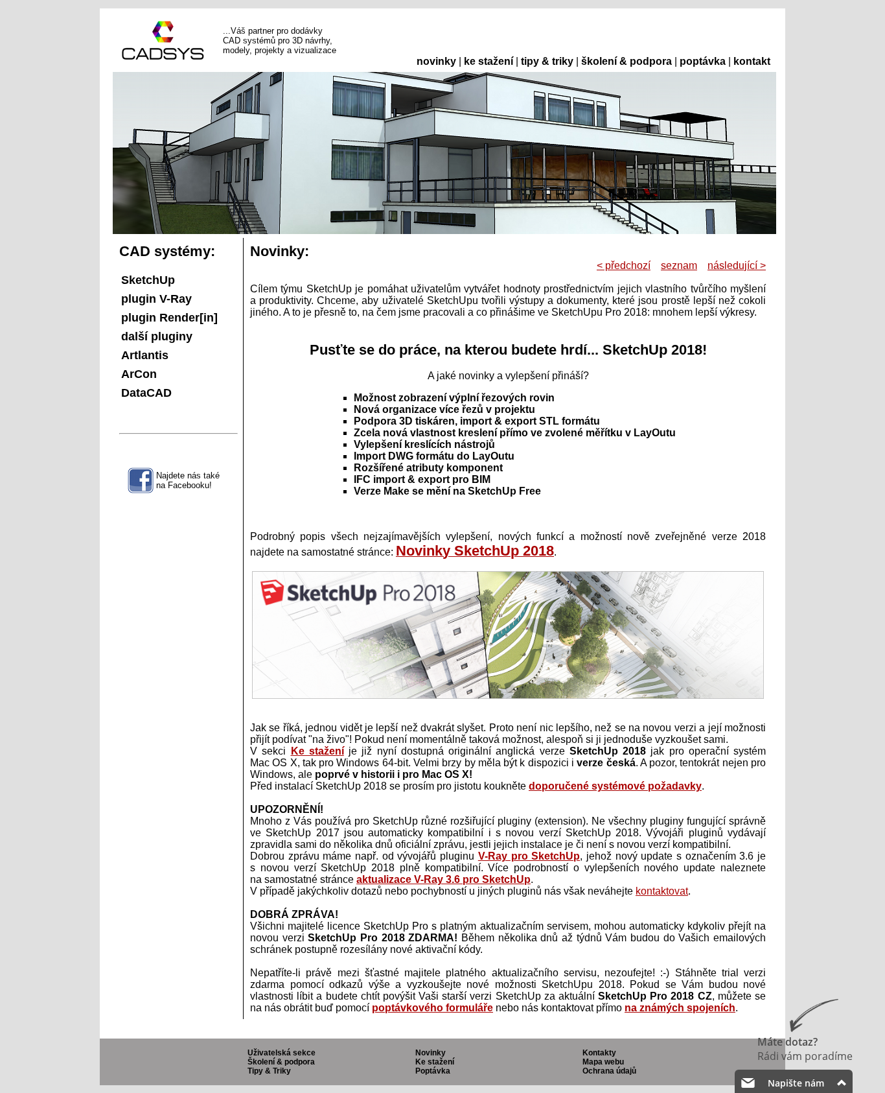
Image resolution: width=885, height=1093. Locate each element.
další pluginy (156, 336)
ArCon (139, 374)
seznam (679, 265)
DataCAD (146, 392)
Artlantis (144, 355)
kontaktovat (662, 891)
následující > (736, 265)
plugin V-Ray (156, 298)
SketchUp (148, 280)
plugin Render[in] (169, 317)
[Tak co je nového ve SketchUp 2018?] (508, 695)
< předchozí (623, 265)
